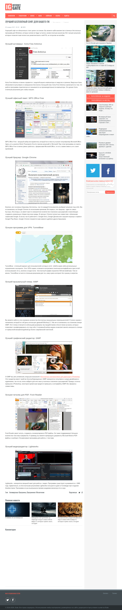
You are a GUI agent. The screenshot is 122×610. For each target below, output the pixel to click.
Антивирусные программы (17, 492)
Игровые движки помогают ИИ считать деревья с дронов (106, 144)
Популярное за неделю (100, 96)
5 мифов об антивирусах (14, 518)
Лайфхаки (49, 16)
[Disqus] (43, 556)
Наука (40, 16)
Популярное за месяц (101, 100)
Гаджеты (66, 16)
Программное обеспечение (35, 492)
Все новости (57, 22)
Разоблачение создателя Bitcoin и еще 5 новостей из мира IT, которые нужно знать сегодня (70, 519)
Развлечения (22, 16)
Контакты (105, 593)
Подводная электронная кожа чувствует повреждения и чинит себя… (100, 132)
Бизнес (32, 16)
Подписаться (110, 192)
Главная (66, 22)
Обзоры (58, 16)
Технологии (11, 16)
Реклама (114, 593)
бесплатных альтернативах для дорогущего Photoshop (60, 377)
